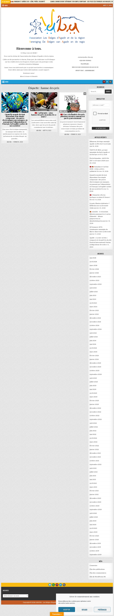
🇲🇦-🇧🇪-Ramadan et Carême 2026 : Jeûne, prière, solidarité (99, 169)
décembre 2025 (95, 276)
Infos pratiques (73, 105)
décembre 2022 (95, 408)
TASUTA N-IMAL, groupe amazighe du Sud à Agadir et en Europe (100, 152)
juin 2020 (93, 521)
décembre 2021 (95, 453)
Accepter (66, 609)
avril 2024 (93, 348)
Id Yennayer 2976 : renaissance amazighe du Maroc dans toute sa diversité (100, 229)
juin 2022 (93, 431)
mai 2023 (93, 389)
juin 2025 (93, 295)
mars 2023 (93, 397)
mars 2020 (93, 532)
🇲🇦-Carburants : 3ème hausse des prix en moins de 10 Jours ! (43, 115)
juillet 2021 (94, 472)
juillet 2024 (94, 337)
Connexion (93, 565)
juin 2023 (93, 385)
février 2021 (94, 491)
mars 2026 (93, 265)
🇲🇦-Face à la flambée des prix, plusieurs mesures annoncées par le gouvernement (72, 116)
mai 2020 (93, 524)
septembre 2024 (96, 329)
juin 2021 (93, 476)
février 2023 (94, 400)
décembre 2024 (95, 318)
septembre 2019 (95, 554)
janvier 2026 (94, 273)
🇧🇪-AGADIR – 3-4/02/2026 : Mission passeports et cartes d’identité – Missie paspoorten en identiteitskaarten (100, 216)
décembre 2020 (95, 498)
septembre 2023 (96, 374)
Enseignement (11, 102)
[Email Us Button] (49, 584)
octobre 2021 (94, 461)
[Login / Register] (107, 81)
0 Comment (24, 111)
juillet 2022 (94, 427)
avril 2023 (93, 393)
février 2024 (94, 355)
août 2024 (93, 333)
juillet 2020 (94, 517)
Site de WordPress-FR (98, 577)
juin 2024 (93, 340)
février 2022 (94, 446)
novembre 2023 (95, 367)
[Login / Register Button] (60, 584)
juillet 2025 (94, 291)
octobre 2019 (94, 551)
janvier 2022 (94, 449)
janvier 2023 (94, 404)
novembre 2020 (95, 502)
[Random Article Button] (104, 81)
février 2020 (94, 536)
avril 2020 (93, 528)
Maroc (23, 107)
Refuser (84, 609)
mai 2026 (93, 258)
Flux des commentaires (98, 573)
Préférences (102, 609)
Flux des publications (97, 569)
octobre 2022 (94, 415)
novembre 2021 (95, 457)
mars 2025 (93, 306)
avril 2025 (93, 303)
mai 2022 (93, 434)
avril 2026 (93, 261)
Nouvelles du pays (45, 102)
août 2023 (93, 378)
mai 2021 (93, 479)
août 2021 (93, 468)
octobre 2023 (94, 370)
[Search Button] (110, 81)
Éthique (21, 102)
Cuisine (79, 98)
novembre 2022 (95, 412)
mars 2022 (93, 442)
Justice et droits (11, 107)
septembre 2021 (95, 464)
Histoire (23, 105)
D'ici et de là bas (10, 100)
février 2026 (94, 269)
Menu (6, 5)
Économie (23, 100)
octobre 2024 (94, 325)
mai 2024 (93, 344)
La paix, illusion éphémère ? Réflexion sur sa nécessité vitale (100, 206)
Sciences (19, 109)
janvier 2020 (94, 539)
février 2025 (94, 310)
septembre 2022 (96, 419)
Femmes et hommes (11, 105)
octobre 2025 (94, 280)
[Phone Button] (53, 584)
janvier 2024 (94, 359)
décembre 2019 (95, 543)
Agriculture (11, 98)
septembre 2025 (96, 284)
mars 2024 (93, 352)
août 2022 (93, 423)
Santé (11, 109)
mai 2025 (93, 299)
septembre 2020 (96, 509)
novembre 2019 (95, 547)
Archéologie (69, 98)
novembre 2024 (95, 322)
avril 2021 (93, 483)
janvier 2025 (94, 314)
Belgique (21, 98)
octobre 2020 (94, 506)
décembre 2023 (95, 363)
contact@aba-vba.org (85, 57)
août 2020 (93, 513)
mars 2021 (93, 487)
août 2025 (93, 288)
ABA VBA (9, 142)
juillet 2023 (94, 382)
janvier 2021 (94, 494)
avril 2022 (93, 438)
